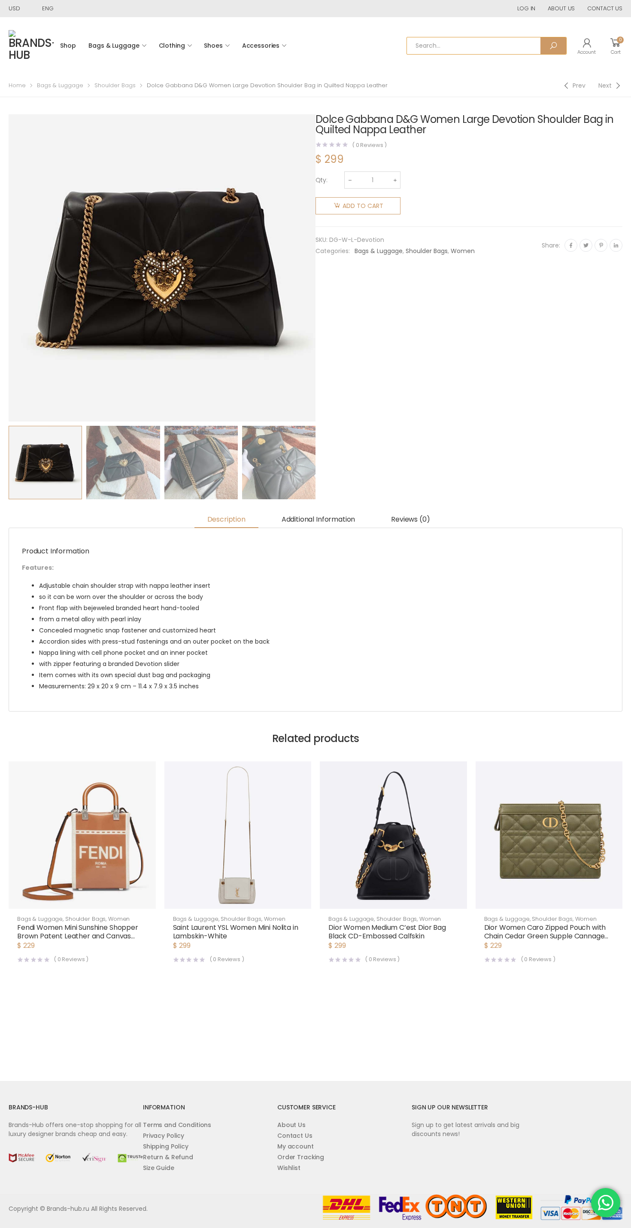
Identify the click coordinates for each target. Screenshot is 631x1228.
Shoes (213, 45)
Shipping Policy (165, 1146)
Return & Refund (168, 1157)
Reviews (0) (410, 519)
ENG (48, 8)
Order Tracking (300, 1157)
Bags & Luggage (113, 45)
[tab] (226, 520)
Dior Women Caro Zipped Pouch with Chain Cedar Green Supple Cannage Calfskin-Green (545, 936)
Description (226, 519)
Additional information (318, 519)
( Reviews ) (369, 145)
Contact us (604, 8)
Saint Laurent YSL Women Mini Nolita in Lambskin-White (235, 932)
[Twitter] (585, 245)
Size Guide (158, 1168)
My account (295, 1146)
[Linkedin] (616, 245)
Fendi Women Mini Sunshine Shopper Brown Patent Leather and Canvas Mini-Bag (77, 936)
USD (14, 8)
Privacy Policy (163, 1135)
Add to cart (363, 206)
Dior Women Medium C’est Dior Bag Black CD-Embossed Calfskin (387, 932)
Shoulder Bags (115, 85)
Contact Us (294, 1135)
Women (463, 251)
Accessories (260, 45)
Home (17, 85)
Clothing (172, 45)
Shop (68, 45)
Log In (526, 8)
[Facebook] (570, 245)
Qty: (322, 180)
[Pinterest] (601, 245)
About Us (291, 1125)
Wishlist (288, 1168)
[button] (82, 900)
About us (561, 8)
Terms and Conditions (177, 1125)
